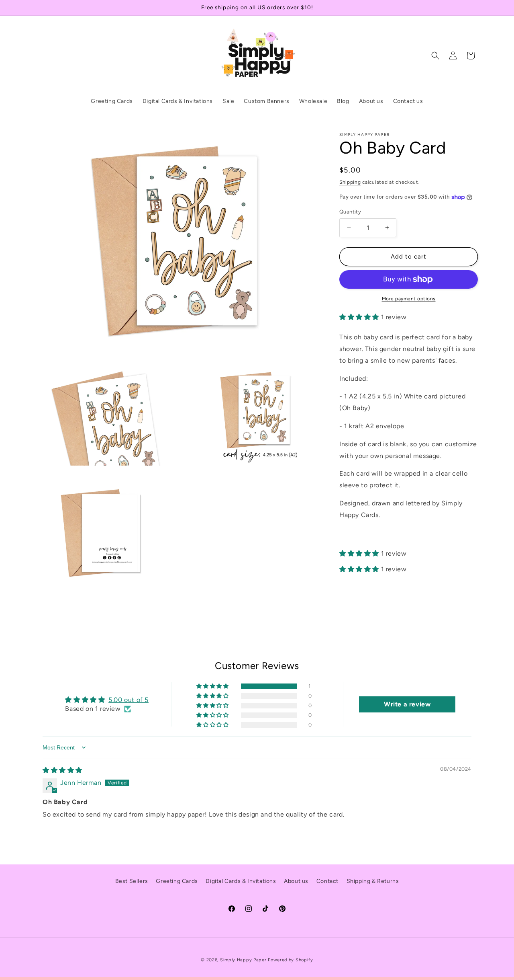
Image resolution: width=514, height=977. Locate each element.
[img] (62, 770)
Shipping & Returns (373, 881)
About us (296, 881)
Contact (327, 881)
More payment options (409, 299)
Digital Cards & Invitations (241, 881)
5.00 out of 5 (128, 700)
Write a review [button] (407, 704)
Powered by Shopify (290, 960)
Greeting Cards (177, 881)
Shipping (350, 182)
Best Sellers (131, 881)
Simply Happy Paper (243, 960)
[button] (435, 55)
